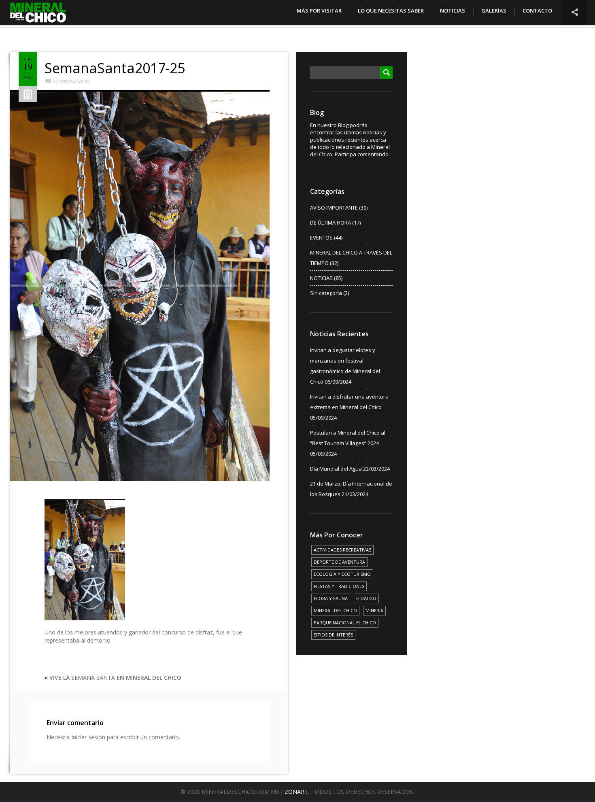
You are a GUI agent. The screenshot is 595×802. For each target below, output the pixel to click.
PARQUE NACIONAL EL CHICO (345, 623)
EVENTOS (321, 237)
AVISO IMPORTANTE (334, 207)
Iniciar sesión (88, 737)
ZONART (296, 792)
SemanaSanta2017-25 (115, 68)
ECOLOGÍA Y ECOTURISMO (342, 574)
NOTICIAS (452, 10)
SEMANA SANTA (115, 677)
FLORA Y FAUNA (331, 598)
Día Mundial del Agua (336, 468)
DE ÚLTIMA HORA (330, 222)
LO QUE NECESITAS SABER (391, 10)
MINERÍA (374, 610)
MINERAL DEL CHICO (335, 610)
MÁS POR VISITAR (319, 10)
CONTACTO (537, 10)
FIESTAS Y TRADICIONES (339, 586)
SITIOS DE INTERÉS (333, 635)
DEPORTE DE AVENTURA (339, 562)
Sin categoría (326, 293)
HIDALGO (366, 598)
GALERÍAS (493, 10)
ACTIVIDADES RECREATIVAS (342, 550)
